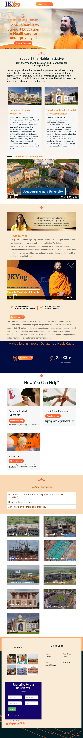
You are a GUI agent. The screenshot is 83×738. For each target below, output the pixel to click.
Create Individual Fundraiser (18, 413)
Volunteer (14, 456)
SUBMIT (12, 709)
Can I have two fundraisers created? (27, 507)
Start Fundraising (16, 421)
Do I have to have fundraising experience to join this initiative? (35, 495)
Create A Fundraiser (23, 43)
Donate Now (43, 4)
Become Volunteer (48, 655)
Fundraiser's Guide (67, 655)
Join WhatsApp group (14, 715)
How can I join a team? (20, 502)
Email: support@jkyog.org (51, 663)
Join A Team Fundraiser (57, 411)
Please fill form (16, 461)
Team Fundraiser (53, 416)
